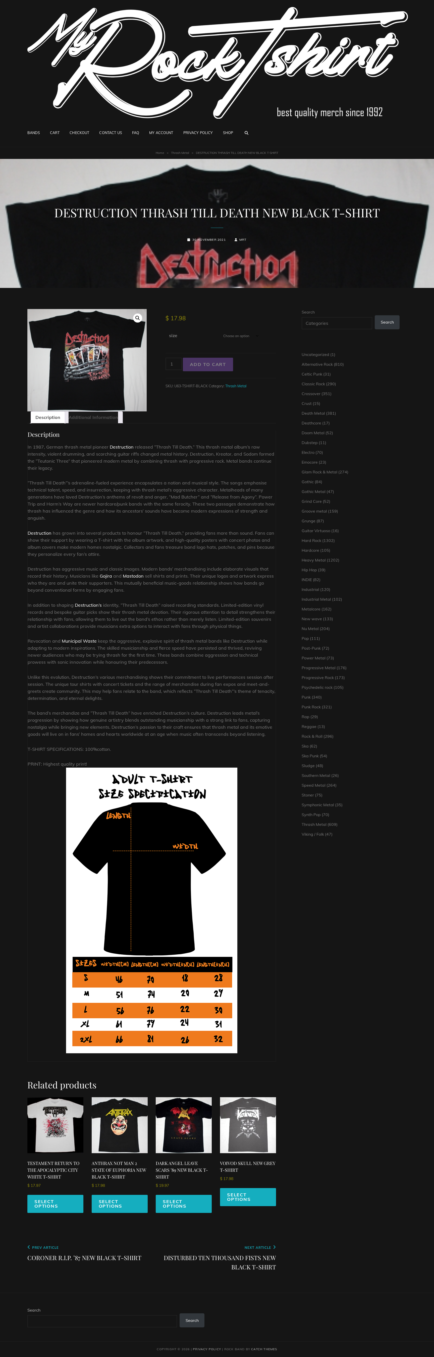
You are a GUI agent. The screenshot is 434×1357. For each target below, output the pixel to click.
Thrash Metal (180, 153)
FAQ (135, 133)
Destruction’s (88, 605)
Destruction (122, 447)
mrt (243, 239)
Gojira (106, 576)
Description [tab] (47, 417)
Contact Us (110, 133)
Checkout (79, 133)
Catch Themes (264, 1349)
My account (161, 133)
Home (160, 153)
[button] (137, 318)
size (173, 335)
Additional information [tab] (93, 417)
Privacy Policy (198, 133)
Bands (33, 133)
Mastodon (133, 576)
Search (308, 312)
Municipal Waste (79, 641)
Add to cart (208, 364)
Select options (46, 1204)
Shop (228, 133)
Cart (55, 133)
